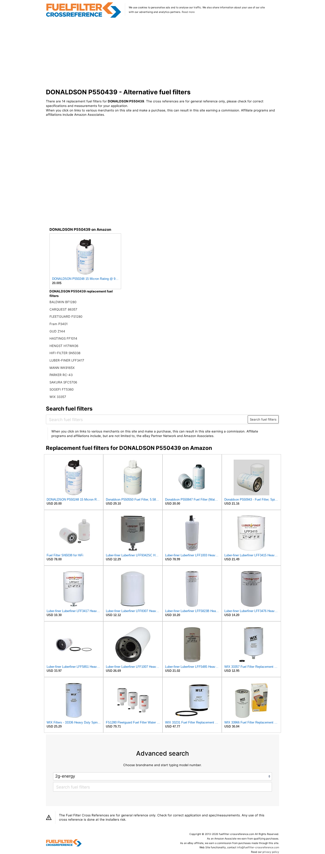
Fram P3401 (58, 324)
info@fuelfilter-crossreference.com (258, 847)
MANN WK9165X (62, 368)
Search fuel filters (263, 419)
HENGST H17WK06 (63, 346)
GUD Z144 (57, 331)
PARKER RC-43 (61, 375)
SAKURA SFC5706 (63, 382)
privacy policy (270, 852)
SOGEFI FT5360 (61, 389)
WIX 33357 (57, 397)
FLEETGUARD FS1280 (65, 316)
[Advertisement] (162, 53)
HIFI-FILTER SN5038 (64, 353)
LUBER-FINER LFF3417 (66, 360)
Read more (188, 12)
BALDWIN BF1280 (62, 302)
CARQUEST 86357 (63, 309)
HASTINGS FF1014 (63, 338)
